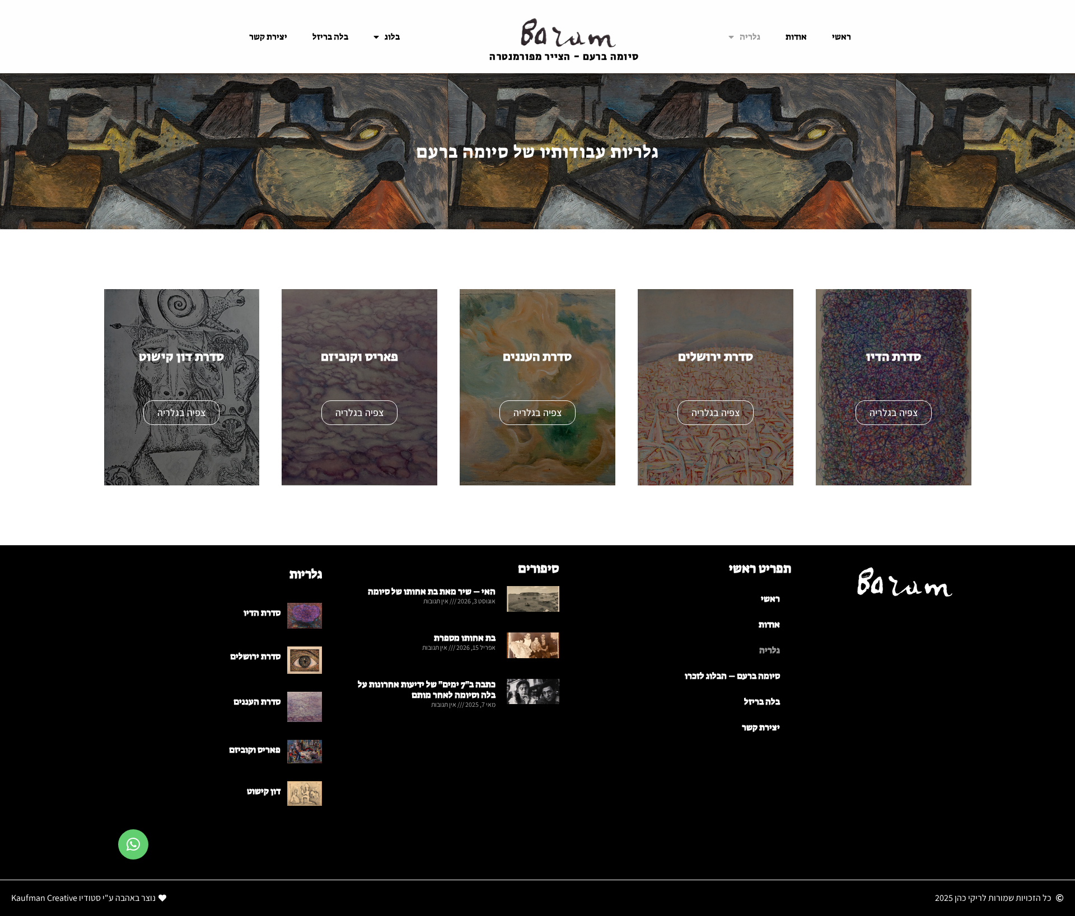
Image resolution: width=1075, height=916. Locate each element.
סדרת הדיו (262, 612)
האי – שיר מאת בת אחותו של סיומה (432, 591)
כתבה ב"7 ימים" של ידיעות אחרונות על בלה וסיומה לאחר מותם (427, 689)
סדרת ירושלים (255, 656)
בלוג (392, 37)
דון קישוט (264, 791)
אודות (796, 37)
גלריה (750, 37)
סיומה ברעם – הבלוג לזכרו (732, 676)
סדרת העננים (257, 701)
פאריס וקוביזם (255, 750)
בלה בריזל (330, 37)
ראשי (841, 37)
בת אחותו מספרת (465, 638)
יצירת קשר (268, 37)
